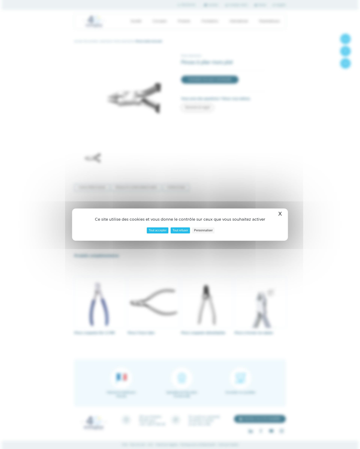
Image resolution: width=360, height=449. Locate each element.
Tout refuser (180, 230)
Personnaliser (203, 230)
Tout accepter (157, 230)
